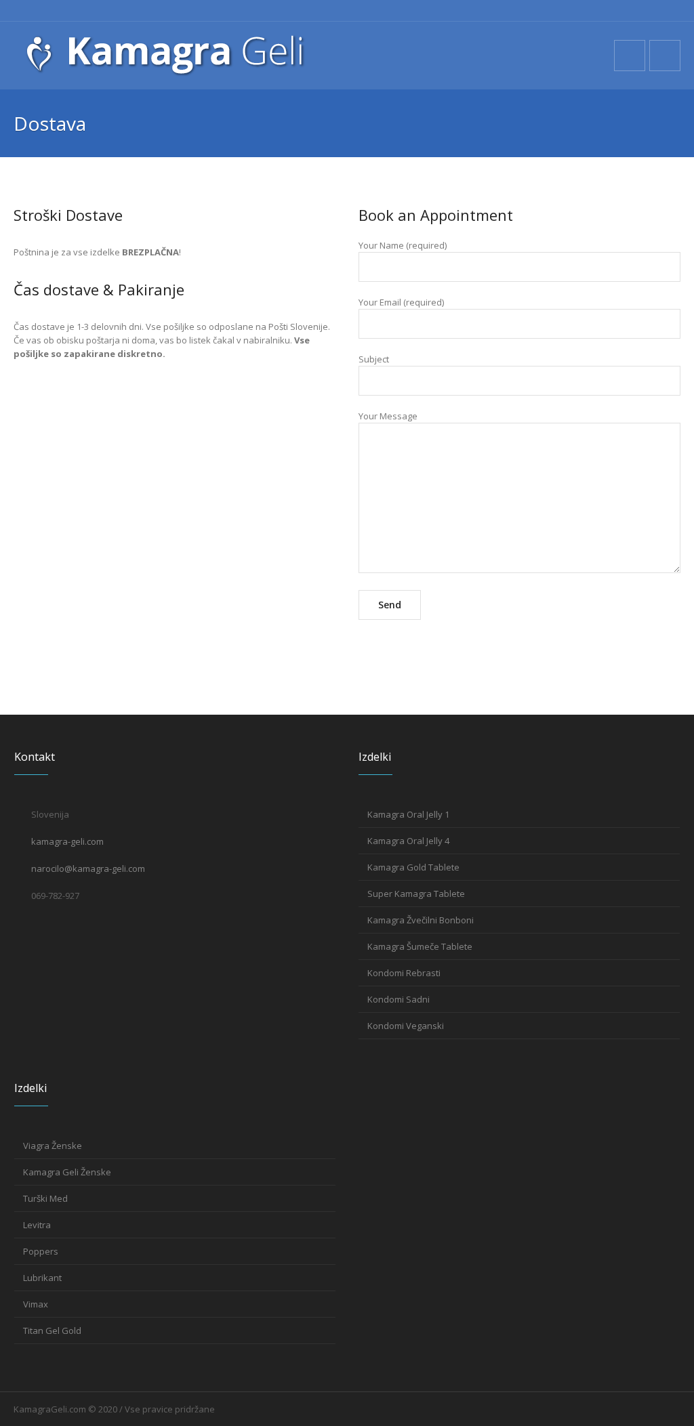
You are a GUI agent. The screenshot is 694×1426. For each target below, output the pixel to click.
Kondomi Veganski (405, 1026)
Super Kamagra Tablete (416, 893)
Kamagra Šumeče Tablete (419, 946)
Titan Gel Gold (52, 1330)
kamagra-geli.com (67, 841)
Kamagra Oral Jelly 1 (408, 814)
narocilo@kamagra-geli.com (88, 868)
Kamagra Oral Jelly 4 (408, 841)
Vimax (35, 1304)
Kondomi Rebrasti (404, 973)
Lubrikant (42, 1278)
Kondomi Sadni (398, 999)
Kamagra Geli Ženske (67, 1172)
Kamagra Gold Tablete (413, 867)
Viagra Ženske (52, 1145)
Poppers (40, 1251)
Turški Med (45, 1198)
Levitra (37, 1225)
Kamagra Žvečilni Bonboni (420, 920)
